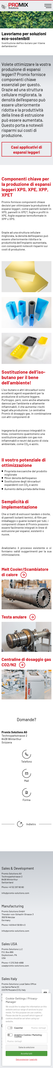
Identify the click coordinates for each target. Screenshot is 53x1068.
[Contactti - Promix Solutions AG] (26, 794)
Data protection (22, 1059)
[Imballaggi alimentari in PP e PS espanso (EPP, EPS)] (26, 363)
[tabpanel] (26, 31)
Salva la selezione (26, 1047)
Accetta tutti (26, 1053)
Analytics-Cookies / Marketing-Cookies (28, 1036)
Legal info (33, 1059)
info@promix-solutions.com (15, 893)
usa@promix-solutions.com (15, 965)
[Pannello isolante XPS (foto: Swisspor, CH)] (26, 291)
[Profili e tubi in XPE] (26, 327)
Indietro (31, 824)
